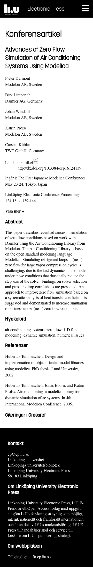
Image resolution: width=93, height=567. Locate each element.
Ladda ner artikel (19, 162)
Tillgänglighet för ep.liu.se (29, 556)
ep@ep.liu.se (18, 454)
